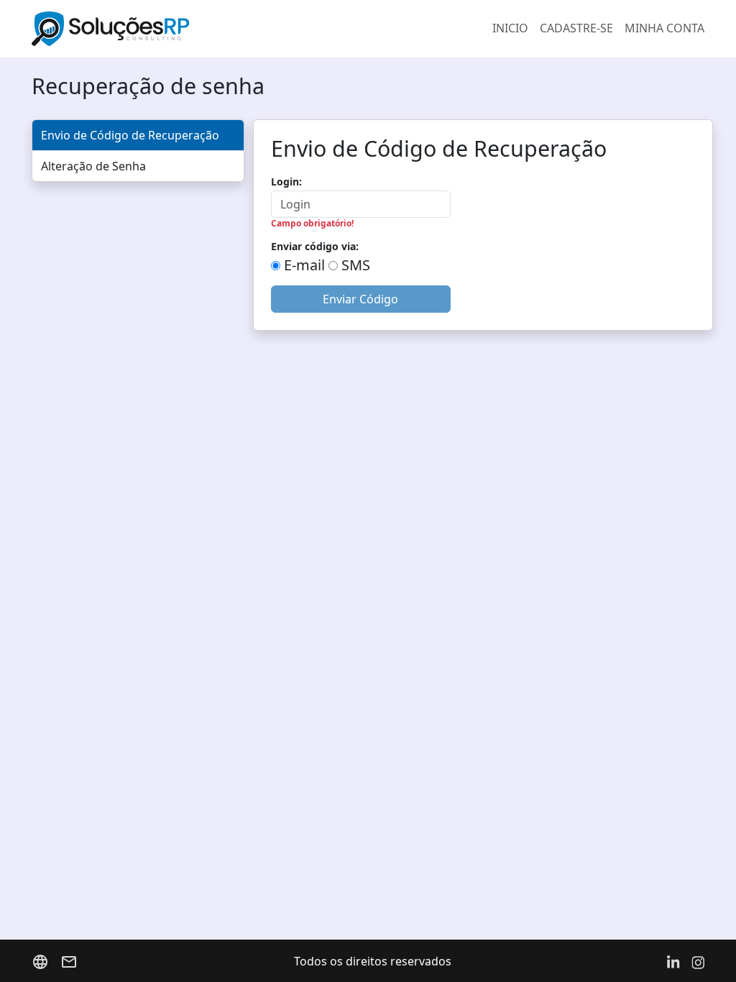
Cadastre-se (576, 28)
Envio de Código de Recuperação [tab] (130, 135)
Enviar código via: (315, 246)
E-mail (302, 265)
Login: (286, 181)
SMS (354, 265)
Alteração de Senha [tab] (93, 166)
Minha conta (664, 28)
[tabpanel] (483, 224)
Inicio (510, 28)
